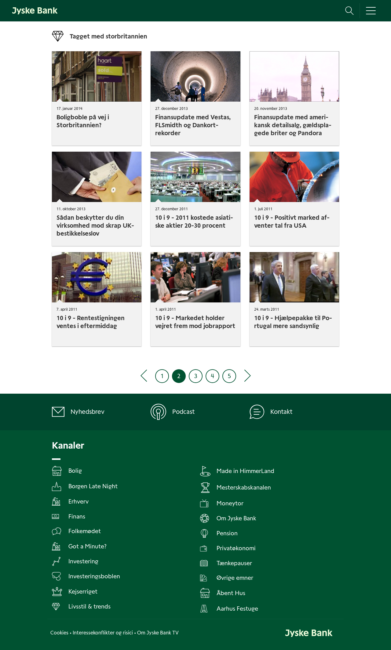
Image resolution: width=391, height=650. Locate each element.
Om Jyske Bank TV (158, 633)
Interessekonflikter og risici (103, 633)
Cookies (59, 633)
